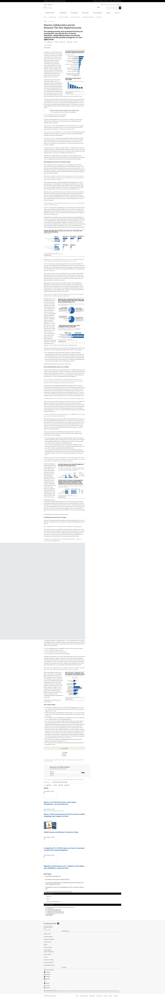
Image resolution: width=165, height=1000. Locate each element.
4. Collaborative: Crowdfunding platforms (55, 911)
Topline (48, 899)
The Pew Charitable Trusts (109, 991)
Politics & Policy (47, 933)
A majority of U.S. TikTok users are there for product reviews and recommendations (64, 849)
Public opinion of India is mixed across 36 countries (58, 891)
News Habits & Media (48, 962)
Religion (45, 944)
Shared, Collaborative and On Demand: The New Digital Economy (60, 907)
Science (45, 957)
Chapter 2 (63, 364)
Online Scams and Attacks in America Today (61, 832)
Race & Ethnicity (47, 942)
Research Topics (50, 12)
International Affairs (48, 936)
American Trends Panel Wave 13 (53, 901)
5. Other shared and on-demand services (55, 913)
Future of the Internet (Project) (57, 779)
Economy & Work (47, 954)
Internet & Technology (48, 959)
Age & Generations (48, 947)
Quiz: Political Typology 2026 (53, 876)
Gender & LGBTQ (47, 950)
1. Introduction (49, 908)
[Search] (120, 7)
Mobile (74, 779)
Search (98, 7)
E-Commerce (49, 779)
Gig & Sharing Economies (67, 779)
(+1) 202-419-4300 (47, 930)
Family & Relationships (49, 951)
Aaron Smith (47, 47)
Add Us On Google (48, 45)
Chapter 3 (66, 514)
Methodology (49, 915)
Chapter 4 (49, 701)
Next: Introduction (64, 748)
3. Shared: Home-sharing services (53, 910)
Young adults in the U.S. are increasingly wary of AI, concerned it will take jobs (64, 887)
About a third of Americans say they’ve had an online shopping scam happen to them (64, 815)
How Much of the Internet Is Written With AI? (57, 879)
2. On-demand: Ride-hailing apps (53, 909)
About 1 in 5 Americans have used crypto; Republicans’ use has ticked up (60, 803)
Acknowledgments (50, 914)
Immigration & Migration (49, 939)
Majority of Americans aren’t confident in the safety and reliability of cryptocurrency (64, 867)
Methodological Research (49, 965)
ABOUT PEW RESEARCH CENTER (50, 990)
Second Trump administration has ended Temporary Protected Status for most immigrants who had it (64, 883)
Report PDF (48, 896)
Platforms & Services (79, 779)
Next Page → (64, 755)
